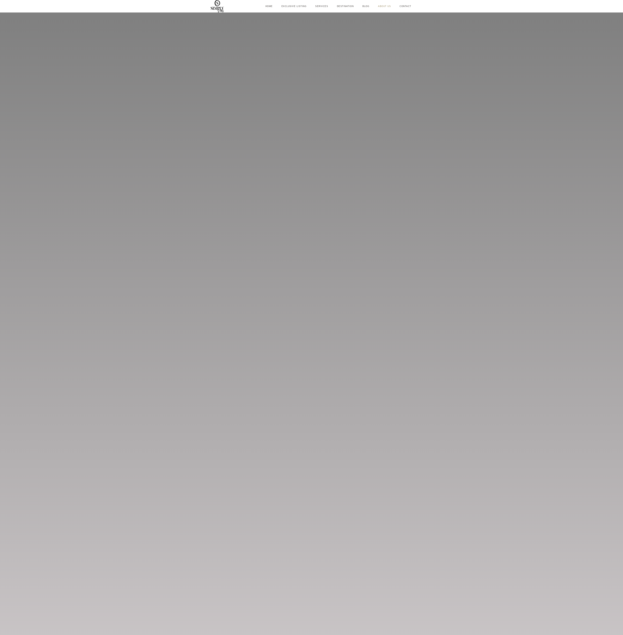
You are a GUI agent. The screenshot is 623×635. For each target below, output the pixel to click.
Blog (365, 6)
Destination (345, 6)
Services (321, 6)
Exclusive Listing (294, 6)
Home (269, 6)
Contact (405, 6)
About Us (384, 6)
